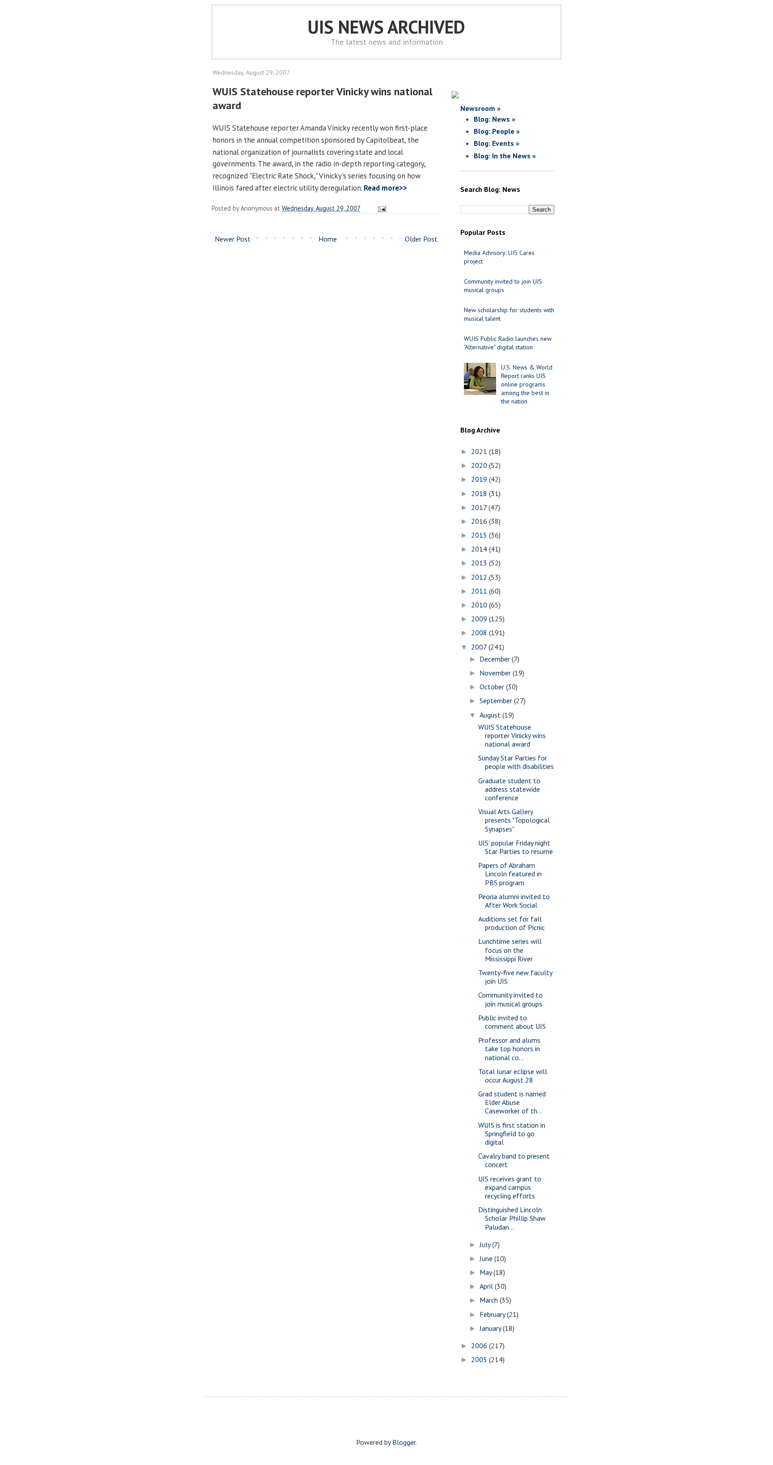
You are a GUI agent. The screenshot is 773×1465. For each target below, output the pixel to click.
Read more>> (385, 188)
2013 (480, 562)
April (487, 1286)
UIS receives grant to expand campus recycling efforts (509, 1187)
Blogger (404, 1442)
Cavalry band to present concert (514, 1160)
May (486, 1272)
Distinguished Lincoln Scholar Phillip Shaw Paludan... (512, 1218)
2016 (480, 521)
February (493, 1314)
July (486, 1244)
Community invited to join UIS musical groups (503, 285)
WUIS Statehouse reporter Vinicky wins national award (512, 735)
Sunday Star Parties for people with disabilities (516, 762)
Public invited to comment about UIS (512, 1022)
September (497, 700)
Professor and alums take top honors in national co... (509, 1049)
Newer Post (233, 238)
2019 (480, 479)
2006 (480, 1345)
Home (328, 238)
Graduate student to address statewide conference (509, 789)
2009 (480, 618)
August (491, 714)
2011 (480, 590)
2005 (480, 1359)
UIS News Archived (386, 26)
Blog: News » (494, 119)
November (496, 672)
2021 (480, 451)
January (491, 1328)
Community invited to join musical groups (510, 999)
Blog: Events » (496, 143)
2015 (480, 535)
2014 (480, 548)
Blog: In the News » (505, 155)
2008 (480, 632)
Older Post (421, 238)
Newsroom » (480, 108)
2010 (480, 604)
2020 (480, 465)
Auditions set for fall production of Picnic (511, 923)
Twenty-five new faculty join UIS (515, 976)
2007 (479, 646)
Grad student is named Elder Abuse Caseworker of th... (512, 1102)
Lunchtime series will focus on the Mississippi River (510, 950)
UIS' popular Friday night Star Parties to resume (515, 847)
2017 (479, 507)
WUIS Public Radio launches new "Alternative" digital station (508, 343)
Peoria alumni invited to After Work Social (514, 900)
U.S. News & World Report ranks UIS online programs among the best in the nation (526, 384)
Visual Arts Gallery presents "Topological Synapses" (514, 820)
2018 (480, 493)
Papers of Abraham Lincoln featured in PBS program (510, 874)
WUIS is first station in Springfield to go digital (511, 1134)
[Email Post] (380, 208)
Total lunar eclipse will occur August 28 (512, 1075)
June (487, 1258)
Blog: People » (497, 131)
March (490, 1299)
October (493, 686)
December (496, 658)
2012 (480, 577)
